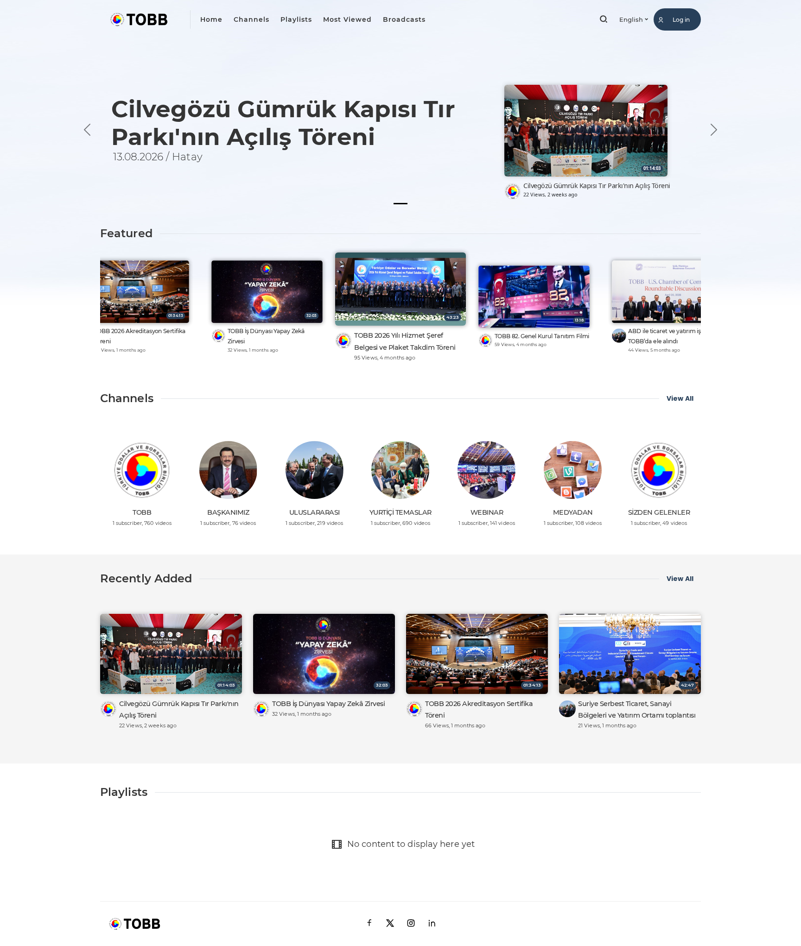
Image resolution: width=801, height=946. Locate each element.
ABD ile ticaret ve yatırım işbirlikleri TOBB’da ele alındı (675, 336)
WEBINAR (486, 512)
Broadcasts (404, 19)
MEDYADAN (573, 512)
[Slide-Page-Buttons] (400, 203)
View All (680, 398)
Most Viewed (347, 19)
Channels (251, 19)
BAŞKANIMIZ (228, 512)
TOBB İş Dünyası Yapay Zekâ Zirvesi (266, 336)
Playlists (296, 19)
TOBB (142, 512)
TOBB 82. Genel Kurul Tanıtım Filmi (542, 336)
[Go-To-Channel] (512, 191)
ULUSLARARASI (314, 512)
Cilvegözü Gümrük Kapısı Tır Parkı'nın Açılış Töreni (596, 185)
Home (211, 19)
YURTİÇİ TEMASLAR (400, 512)
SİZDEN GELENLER (659, 512)
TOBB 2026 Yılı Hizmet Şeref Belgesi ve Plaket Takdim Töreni (405, 341)
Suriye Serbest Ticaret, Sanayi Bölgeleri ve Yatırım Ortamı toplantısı (636, 709)
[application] (400, 110)
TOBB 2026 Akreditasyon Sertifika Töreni (139, 336)
